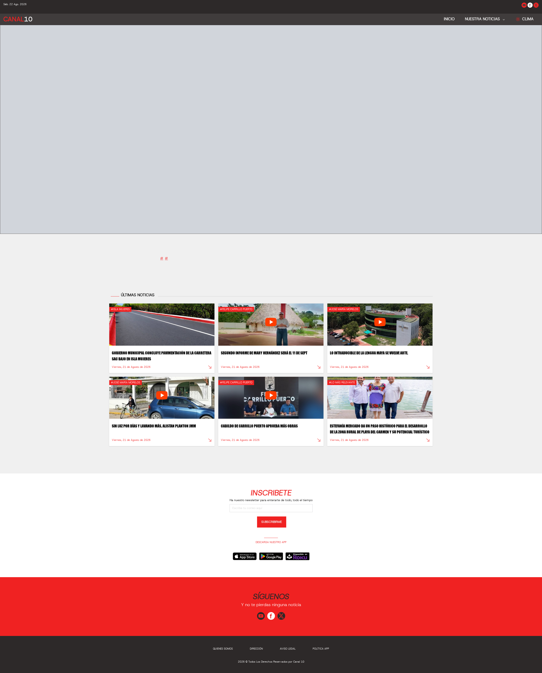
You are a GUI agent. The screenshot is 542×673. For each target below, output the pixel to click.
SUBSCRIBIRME (271, 522)
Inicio (449, 19)
